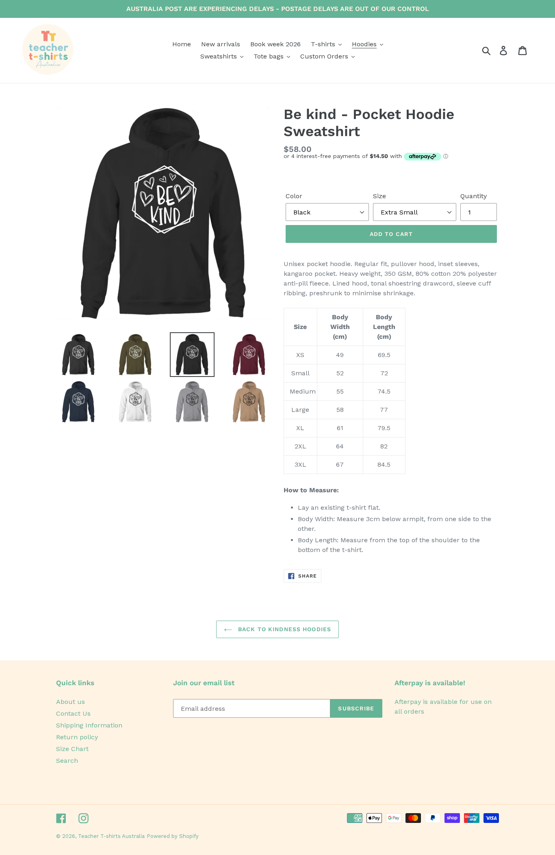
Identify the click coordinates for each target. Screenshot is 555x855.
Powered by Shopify (173, 836)
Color (294, 196)
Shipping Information (89, 725)
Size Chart (72, 749)
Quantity (473, 196)
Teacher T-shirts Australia (111, 836)
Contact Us (73, 713)
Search (67, 760)
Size (379, 196)
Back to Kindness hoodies (283, 629)
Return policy (77, 737)
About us (70, 702)
